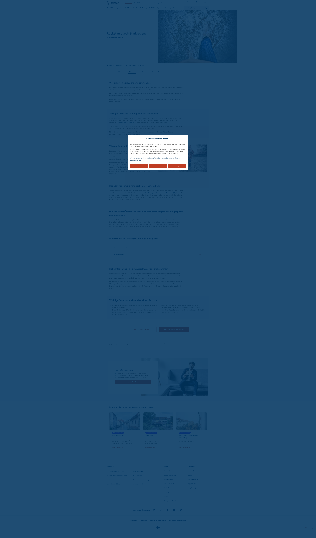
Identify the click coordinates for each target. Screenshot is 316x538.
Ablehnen (158, 166)
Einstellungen (177, 166)
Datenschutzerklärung (136, 160)
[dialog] (158, 152)
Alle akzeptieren (139, 166)
